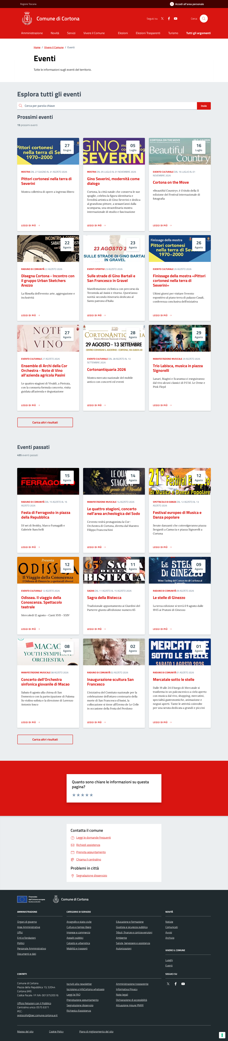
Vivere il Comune (54, 47)
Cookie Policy (56, 1031)
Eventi (169, 965)
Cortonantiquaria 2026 (106, 369)
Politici (20, 943)
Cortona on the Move (171, 182)
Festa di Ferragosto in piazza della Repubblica (45, 514)
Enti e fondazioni (26, 938)
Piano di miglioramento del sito (96, 1031)
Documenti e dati (26, 954)
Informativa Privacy (127, 989)
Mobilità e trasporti (77, 948)
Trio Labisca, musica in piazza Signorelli (178, 368)
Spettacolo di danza (164, 502)
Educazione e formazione (130, 922)
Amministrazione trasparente (132, 984)
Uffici (20, 932)
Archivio (169, 938)
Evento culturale (163, 171)
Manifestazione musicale (167, 358)
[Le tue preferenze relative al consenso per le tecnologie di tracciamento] (222, 1035)
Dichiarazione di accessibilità (131, 1000)
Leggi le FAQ (73, 995)
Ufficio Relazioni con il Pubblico (34, 1003)
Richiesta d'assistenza (79, 1011)
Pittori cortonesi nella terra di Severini (46, 181)
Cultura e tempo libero (79, 927)
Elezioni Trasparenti (148, 33)
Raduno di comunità (32, 269)
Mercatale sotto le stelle (173, 679)
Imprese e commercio (78, 932)
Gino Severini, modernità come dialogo (113, 181)
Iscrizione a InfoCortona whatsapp (85, 989)
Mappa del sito (25, 1031)
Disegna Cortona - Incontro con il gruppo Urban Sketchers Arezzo (47, 280)
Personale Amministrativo (31, 948)
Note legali (122, 995)
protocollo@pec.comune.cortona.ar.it (37, 1015)
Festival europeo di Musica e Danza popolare (177, 514)
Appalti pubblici (75, 938)
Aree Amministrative (28, 927)
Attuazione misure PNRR (130, 1005)
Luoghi (169, 960)
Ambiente (121, 938)
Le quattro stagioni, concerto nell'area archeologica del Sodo (113, 511)
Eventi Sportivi (96, 269)
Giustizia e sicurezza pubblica (132, 927)
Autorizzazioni (123, 948)
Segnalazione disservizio (80, 1005)
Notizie (169, 922)
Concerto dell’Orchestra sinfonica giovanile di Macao (45, 681)
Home (37, 47)
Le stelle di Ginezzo (169, 597)
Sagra (90, 590)
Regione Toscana (28, 4)
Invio (204, 106)
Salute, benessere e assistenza (133, 943)
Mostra (25, 171)
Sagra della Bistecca (104, 597)
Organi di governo (27, 922)
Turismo (173, 33)
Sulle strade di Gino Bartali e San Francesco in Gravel (111, 278)
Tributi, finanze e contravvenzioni (134, 932)
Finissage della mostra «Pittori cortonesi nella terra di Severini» (179, 280)
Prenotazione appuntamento (82, 1000)
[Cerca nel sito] (204, 19)
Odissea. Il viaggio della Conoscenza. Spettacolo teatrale (41, 602)
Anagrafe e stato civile (79, 922)
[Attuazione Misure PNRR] (32, 900)
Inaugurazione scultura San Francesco (110, 681)
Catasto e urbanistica (78, 943)
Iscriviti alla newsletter (79, 984)
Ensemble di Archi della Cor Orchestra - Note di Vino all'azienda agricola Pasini (44, 370)
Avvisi (168, 932)
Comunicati (171, 927)
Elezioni (123, 33)
